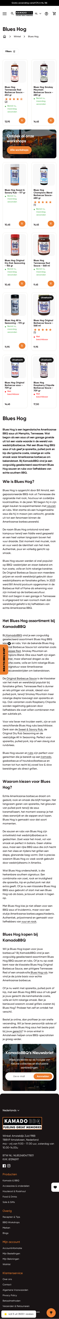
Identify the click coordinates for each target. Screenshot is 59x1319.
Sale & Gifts (9, 1202)
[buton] (38, 14)
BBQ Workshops (11, 1222)
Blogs (5, 1233)
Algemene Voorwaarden (15, 1290)
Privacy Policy (10, 1295)
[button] (4, 660)
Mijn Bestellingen (11, 1254)
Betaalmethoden (11, 1301)
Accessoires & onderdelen (16, 1186)
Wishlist (6, 1264)
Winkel (17, 36)
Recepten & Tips (11, 1217)
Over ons (7, 1279)
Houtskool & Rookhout (14, 1191)
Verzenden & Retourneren (16, 1306)
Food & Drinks (10, 1197)
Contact (7, 1285)
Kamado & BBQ (11, 1181)
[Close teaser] (9, 643)
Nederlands (11, 1111)
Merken (6, 1228)
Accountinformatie (12, 1248)
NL (38, 14)
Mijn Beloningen (11, 1259)
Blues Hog (33, 36)
